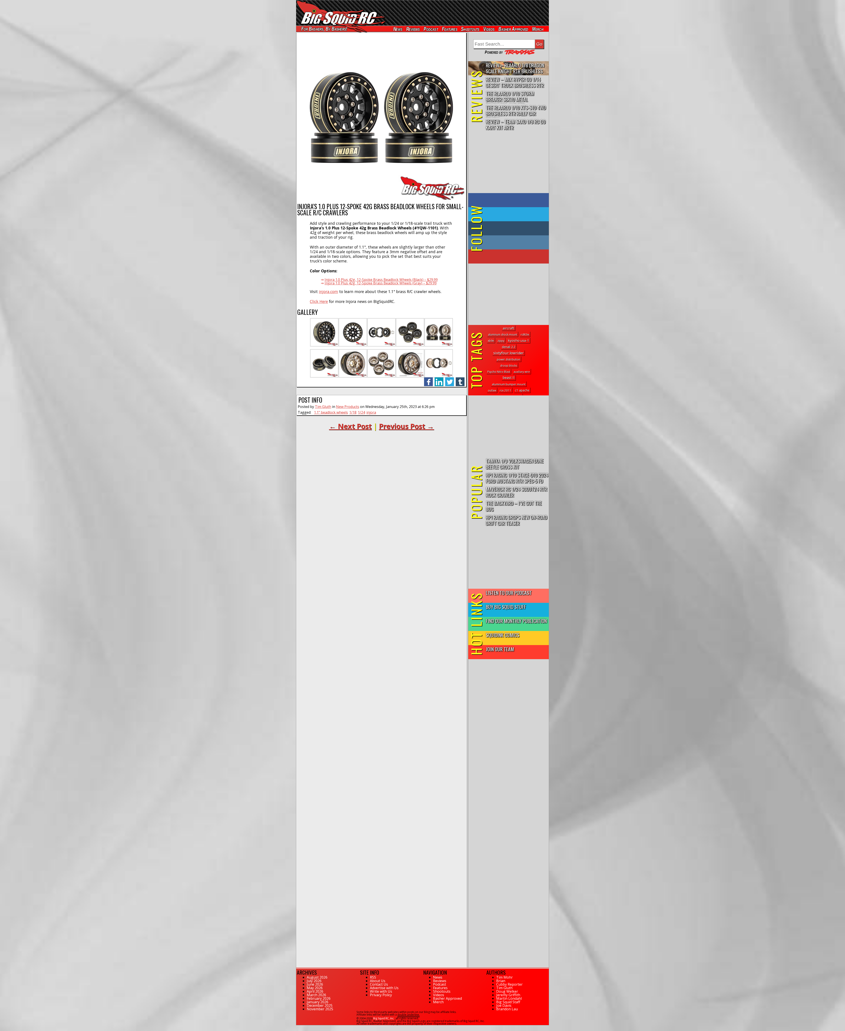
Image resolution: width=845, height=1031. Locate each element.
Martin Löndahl (509, 998)
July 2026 (314, 980)
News (397, 29)
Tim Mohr (504, 977)
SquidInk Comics (502, 634)
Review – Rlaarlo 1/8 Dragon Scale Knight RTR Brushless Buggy (515, 68)
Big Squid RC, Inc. (383, 1018)
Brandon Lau (507, 1009)
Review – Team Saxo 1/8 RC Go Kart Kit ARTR (516, 124)
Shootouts (470, 29)
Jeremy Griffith (508, 994)
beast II (509, 377)
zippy (501, 341)
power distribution (508, 359)
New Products (347, 406)
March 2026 (316, 994)
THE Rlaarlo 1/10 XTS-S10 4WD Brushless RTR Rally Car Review (516, 111)
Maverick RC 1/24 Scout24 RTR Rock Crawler (516, 491)
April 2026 (315, 991)
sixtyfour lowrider (508, 352)
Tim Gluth (323, 406)
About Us (377, 980)
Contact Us (379, 984)
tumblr (460, 379)
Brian (500, 980)
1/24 (361, 412)
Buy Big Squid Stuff (506, 606)
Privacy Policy (381, 994)
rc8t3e (525, 334)
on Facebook (509, 200)
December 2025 (319, 1005)
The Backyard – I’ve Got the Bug (514, 506)
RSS (373, 977)
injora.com (328, 291)
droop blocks (508, 365)
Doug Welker (507, 991)
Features (449, 29)
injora (371, 412)
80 (297, 1027)
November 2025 (320, 1009)
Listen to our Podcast (509, 592)
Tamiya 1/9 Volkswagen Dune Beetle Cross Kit (515, 463)
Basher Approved (513, 29)
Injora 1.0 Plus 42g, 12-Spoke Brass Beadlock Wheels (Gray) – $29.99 (381, 283)
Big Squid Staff (508, 1002)
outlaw (492, 390)
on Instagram (507, 242)
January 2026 (317, 1002)
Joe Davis (503, 1005)
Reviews (413, 29)
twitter (449, 379)
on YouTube (512, 256)
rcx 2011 (505, 390)
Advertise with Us (384, 987)
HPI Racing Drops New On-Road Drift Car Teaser (516, 520)
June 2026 (315, 984)
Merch (537, 29)
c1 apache (522, 390)
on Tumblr (514, 228)
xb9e (491, 341)
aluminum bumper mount (508, 384)
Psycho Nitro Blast (498, 372)
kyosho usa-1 (518, 340)
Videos (489, 29)
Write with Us (381, 991)
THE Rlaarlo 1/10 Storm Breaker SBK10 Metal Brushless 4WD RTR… (510, 96)
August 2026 (317, 977)
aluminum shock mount (502, 334)
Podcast (431, 29)
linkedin (439, 379)
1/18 (352, 412)
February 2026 (319, 998)
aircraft (508, 328)
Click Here (319, 301)
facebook (428, 379)
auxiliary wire (522, 372)
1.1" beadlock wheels (331, 412)
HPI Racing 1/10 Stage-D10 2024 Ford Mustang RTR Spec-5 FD (517, 477)
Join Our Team (500, 649)
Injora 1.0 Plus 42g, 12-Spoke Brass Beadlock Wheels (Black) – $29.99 (381, 279)
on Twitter (514, 214)
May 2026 (315, 987)
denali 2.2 (508, 347)
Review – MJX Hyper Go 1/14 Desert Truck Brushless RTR (515, 82)
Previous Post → (406, 426)
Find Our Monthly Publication (516, 620)
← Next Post (350, 426)
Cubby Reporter (509, 984)
